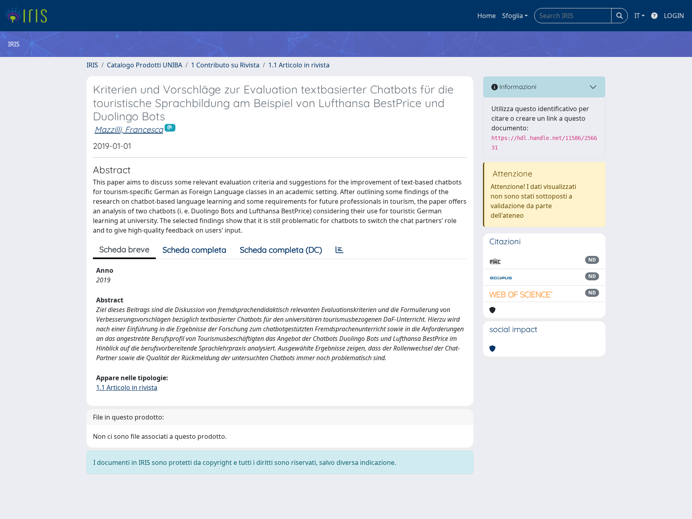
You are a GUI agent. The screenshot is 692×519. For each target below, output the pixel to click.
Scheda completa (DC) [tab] (281, 250)
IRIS (92, 65)
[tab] (339, 249)
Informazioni (517, 87)
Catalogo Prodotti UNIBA (144, 65)
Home (486, 15)
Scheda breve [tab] (124, 249)
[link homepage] (29, 15)
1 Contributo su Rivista (225, 65)
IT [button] (637, 15)
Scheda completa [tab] (194, 250)
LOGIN (674, 15)
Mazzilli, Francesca (129, 129)
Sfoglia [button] (512, 15)
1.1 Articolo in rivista (299, 65)
